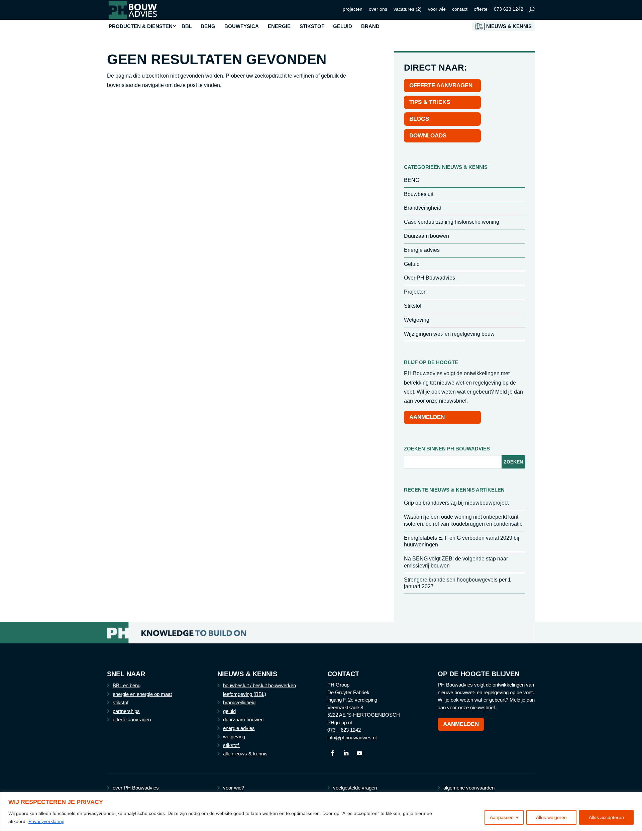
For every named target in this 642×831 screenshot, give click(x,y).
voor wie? (233, 788)
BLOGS (419, 119)
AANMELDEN (427, 417)
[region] (321, 811)
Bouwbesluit (418, 194)
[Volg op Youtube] (359, 753)
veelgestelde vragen (355, 788)
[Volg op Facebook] (332, 753)
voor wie (437, 9)
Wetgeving (416, 320)
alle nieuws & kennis (245, 753)
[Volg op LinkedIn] (346, 753)
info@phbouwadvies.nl (352, 737)
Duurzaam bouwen (426, 236)
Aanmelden (461, 724)
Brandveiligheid (422, 208)
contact (459, 9)
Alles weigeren (551, 817)
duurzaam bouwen (243, 719)
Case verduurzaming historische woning (451, 222)
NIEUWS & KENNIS (509, 26)
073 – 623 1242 (344, 730)
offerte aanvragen (132, 719)
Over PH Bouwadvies (429, 278)
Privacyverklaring (46, 821)
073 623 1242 (508, 9)
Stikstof (412, 306)
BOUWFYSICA (241, 26)
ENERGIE (279, 26)
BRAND (370, 26)
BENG (208, 26)
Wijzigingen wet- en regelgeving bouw (449, 334)
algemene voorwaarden (469, 788)
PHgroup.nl (339, 722)
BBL (187, 26)
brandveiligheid (239, 702)
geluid (229, 711)
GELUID (342, 26)
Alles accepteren (606, 817)
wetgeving (234, 736)
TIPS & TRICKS (429, 102)
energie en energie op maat (142, 694)
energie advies (239, 728)
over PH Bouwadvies (136, 788)
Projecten (415, 292)
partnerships (126, 711)
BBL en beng (126, 685)
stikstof (120, 702)
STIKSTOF (312, 26)
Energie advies (422, 250)
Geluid (412, 264)
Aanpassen (502, 817)
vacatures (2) (408, 9)
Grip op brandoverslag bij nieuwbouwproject (456, 503)
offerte (481, 9)
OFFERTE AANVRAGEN (441, 85)
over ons (378, 9)
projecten (352, 9)
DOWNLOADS (428, 135)
